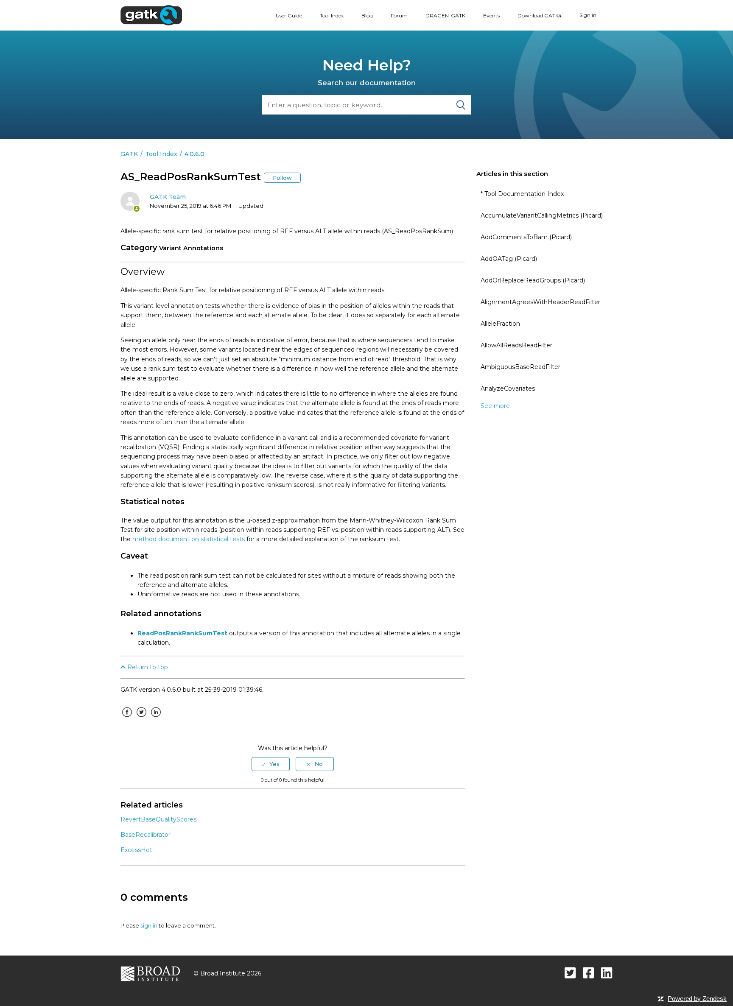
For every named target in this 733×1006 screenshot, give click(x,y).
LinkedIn (155, 718)
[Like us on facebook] (588, 972)
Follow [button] (282, 177)
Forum (399, 15)
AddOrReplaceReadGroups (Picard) (533, 280)
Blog (367, 15)
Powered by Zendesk (697, 998)
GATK (129, 154)
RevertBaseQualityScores (158, 819)
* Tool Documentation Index (522, 194)
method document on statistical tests (188, 539)
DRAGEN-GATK (445, 15)
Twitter (141, 718)
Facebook (126, 718)
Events (491, 15)
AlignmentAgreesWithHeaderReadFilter (540, 302)
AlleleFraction (500, 323)
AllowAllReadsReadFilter (516, 345)
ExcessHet (136, 850)
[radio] (271, 764)
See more (495, 406)
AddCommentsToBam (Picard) (526, 237)
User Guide (289, 15)
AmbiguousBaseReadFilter (520, 367)
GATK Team (168, 197)
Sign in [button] (587, 15)
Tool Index (332, 15)
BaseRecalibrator (145, 834)
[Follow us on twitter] (570, 972)
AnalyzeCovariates (508, 388)
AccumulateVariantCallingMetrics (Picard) (542, 215)
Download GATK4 (540, 15)
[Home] (151, 15)
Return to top (147, 667)
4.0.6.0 (194, 154)
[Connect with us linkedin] (607, 972)
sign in (148, 925)
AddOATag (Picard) (509, 259)
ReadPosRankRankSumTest (182, 633)
